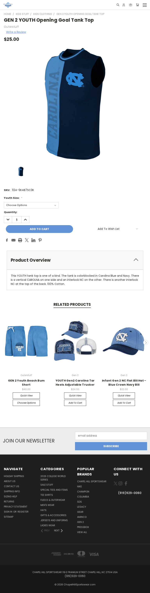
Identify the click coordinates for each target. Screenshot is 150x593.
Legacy (81, 506)
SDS (79, 501)
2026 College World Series (53, 477)
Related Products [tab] (72, 304)
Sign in (8, 511)
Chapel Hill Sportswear (91, 481)
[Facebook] (7, 240)
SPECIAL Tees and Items (54, 489)
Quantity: (10, 212)
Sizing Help (10, 496)
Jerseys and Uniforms (54, 520)
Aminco (82, 517)
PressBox (83, 527)
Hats (43, 510)
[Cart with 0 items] (137, 4)
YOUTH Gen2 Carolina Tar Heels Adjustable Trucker (75, 383)
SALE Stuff (46, 484)
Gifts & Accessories (53, 515)
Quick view (26, 395)
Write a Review (16, 32)
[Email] (13, 240)
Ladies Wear (47, 525)
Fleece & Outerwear (52, 500)
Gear (80, 512)
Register (23, 511)
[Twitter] (27, 240)
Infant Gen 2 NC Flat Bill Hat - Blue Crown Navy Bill (124, 383)
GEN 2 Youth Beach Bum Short (26, 383)
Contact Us (11, 486)
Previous (4, 342)
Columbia (83, 496)
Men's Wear (47, 505)
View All (82, 532)
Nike (79, 486)
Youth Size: (13, 198)
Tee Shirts (46, 495)
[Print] (20, 240)
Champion (83, 491)
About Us (9, 481)
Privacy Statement (15, 506)
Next (145, 342)
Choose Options (26, 402)
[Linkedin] (33, 240)
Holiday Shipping (14, 476)
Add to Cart (75, 402)
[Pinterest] (40, 240)
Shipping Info (12, 491)
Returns (9, 501)
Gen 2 (80, 522)
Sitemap (8, 516)
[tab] (75, 260)
